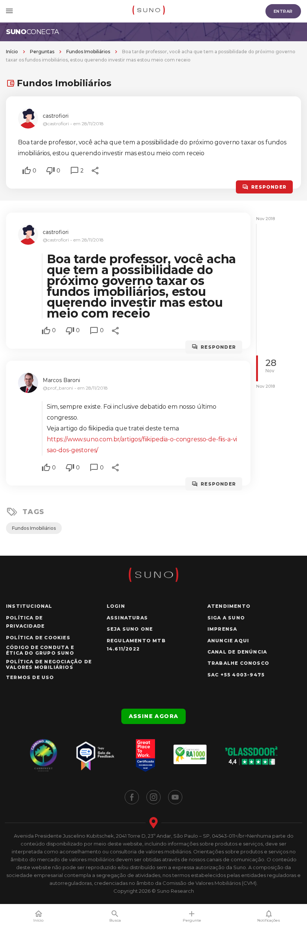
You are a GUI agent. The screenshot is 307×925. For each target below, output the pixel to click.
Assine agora (154, 716)
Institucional (29, 606)
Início (12, 51)
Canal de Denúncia (237, 652)
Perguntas (42, 51)
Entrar (283, 11)
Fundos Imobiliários (88, 51)
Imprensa (222, 629)
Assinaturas (127, 618)
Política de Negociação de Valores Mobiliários (49, 664)
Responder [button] (268, 187)
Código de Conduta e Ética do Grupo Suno (40, 650)
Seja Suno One (130, 629)
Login (116, 606)
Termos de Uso (30, 677)
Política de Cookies (38, 637)
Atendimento (228, 606)
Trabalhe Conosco (238, 663)
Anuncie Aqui (228, 640)
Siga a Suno (226, 618)
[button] (26, 170)
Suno (32, 32)
